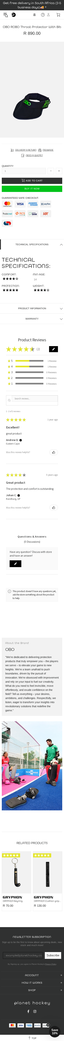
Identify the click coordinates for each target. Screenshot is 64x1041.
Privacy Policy (50, 964)
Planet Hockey (13, 15)
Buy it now (32, 188)
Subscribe (53, 955)
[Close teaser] (48, 1025)
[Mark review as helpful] (53, 452)
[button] (53, 349)
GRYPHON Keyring (13, 901)
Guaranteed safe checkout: (20, 198)
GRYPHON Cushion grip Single (47, 901)
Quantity (8, 166)
